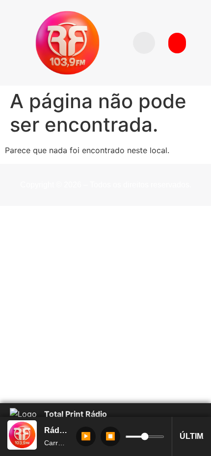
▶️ (86, 436)
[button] (144, 43)
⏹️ (110, 436)
